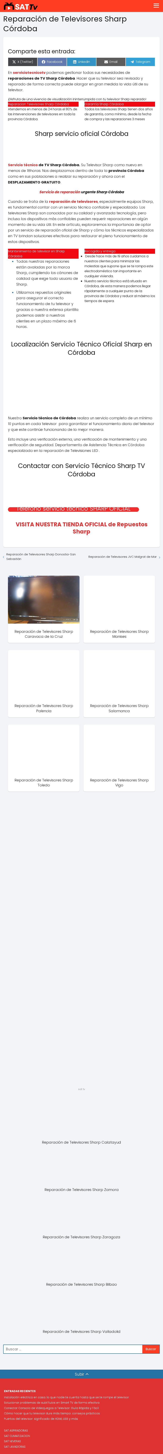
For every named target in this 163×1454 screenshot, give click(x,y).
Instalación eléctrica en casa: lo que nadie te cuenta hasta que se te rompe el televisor (66, 1397)
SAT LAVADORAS (14, 1447)
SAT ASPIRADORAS (16, 1431)
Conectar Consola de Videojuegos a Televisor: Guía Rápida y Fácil (51, 1408)
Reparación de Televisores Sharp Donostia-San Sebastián (41, 556)
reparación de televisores (73, 201)
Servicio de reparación (59, 191)
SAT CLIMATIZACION (17, 1436)
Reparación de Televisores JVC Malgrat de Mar (122, 557)
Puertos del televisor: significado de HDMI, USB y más (41, 1419)
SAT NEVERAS (12, 1441)
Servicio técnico (23, 164)
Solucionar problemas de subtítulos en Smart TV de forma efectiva (51, 1403)
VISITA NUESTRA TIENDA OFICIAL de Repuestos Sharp (81, 528)
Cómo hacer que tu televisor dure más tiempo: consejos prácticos (52, 1413)
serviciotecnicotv (29, 72)
